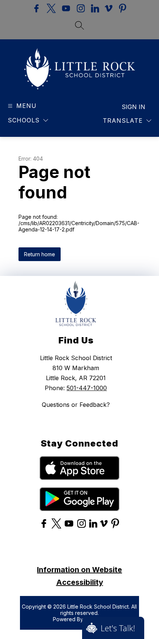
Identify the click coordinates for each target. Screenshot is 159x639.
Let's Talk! (118, 628)
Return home (39, 254)
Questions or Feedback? (76, 404)
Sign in (133, 107)
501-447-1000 (87, 388)
